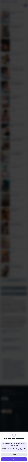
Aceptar (14, 459)
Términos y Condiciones (18, 449)
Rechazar (14, 454)
